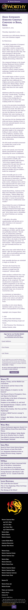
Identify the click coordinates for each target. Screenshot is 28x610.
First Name (5, 347)
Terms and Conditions (7, 590)
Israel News (5, 445)
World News (5, 425)
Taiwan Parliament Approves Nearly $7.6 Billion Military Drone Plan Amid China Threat (14, 429)
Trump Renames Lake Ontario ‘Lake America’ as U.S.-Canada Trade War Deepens (12, 473)
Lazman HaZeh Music (7, 540)
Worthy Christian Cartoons (9, 573)
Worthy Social (5, 550)
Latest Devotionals (7, 481)
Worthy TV (5, 379)
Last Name (5, 353)
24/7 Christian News (8, 529)
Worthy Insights (6, 537)
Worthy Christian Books (8, 570)
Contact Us (5, 595)
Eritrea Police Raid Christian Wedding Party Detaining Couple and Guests (13, 321)
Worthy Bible (5, 559)
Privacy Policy (5, 364)
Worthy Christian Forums (8, 553)
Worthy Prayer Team (7, 564)
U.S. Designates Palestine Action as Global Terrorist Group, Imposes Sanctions (12, 453)
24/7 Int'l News (7, 522)
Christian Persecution (7, 543)
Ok (14, 607)
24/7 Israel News (7, 527)
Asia (5, 316)
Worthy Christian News (8, 519)
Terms (12, 364)
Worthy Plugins (6, 586)
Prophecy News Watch (8, 545)
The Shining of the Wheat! (9, 490)
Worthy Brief (5, 532)
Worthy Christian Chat (8, 555)
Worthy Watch (6, 534)
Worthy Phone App (7, 584)
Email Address (6, 341)
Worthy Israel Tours (7, 575)
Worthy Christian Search (8, 568)
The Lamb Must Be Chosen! (9, 483)
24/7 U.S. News (7, 524)
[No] (26, 604)
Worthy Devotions (6, 561)
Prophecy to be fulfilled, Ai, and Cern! (13, 402)
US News (4, 461)
